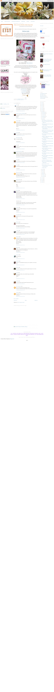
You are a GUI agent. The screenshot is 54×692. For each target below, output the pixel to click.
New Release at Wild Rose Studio (46, 160)
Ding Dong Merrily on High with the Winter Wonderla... (47, 128)
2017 (42, 105)
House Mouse (42, 94)
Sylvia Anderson (18, 286)
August (43, 117)
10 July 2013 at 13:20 (20, 212)
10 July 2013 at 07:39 (20, 130)
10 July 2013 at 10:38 (20, 169)
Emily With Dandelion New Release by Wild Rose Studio (47, 146)
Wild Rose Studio (43, 83)
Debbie (17, 247)
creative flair (42, 98)
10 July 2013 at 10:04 (20, 162)
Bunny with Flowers (30, 62)
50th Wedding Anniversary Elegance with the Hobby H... (47, 132)
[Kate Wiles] (41, 32)
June (43, 169)
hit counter (41, 25)
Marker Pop (23, 92)
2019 (42, 102)
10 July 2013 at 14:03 (20, 228)
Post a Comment (16, 298)
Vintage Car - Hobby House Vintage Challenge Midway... (47, 137)
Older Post (36, 300)
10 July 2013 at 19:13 (20, 258)
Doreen (17, 132)
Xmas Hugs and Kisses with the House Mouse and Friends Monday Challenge (47, 60)
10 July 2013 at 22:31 (20, 278)
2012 (42, 177)
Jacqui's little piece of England (20, 113)
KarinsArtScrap (18, 137)
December (43, 112)
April (43, 172)
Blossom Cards (18, 172)
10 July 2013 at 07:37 (20, 118)
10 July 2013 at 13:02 (20, 198)
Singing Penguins (47, 84)
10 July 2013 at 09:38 (20, 142)
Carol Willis (18, 214)
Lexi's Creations (23, 91)
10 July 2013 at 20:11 (20, 264)
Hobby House (31, 67)
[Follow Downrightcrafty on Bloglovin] (5, 114)
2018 (42, 104)
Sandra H (17, 261)
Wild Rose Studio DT (43, 97)
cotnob (17, 272)
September (43, 116)
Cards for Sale (33, 21)
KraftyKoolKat (18, 179)
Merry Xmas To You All (46, 64)
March (43, 173)
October (43, 114)
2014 (42, 109)
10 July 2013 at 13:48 (20, 219)
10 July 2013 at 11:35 (20, 177)
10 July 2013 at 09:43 (20, 148)
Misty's (17, 190)
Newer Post (15, 300)
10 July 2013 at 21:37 (20, 270)
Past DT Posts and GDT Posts (16, 21)
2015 (42, 108)
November (43, 113)
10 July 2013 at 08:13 (20, 135)
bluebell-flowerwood (19, 151)
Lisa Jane (17, 254)
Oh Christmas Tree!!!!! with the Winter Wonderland (47, 70)
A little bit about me (7, 21)
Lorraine (17, 207)
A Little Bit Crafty (23, 88)
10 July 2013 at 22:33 (20, 283)
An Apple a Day (44, 167)
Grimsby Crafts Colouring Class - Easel (47, 126)
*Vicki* (17, 230)
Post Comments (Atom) (21, 302)
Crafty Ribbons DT (43, 93)
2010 (42, 180)
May (43, 170)
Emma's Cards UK (23, 89)
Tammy (17, 280)
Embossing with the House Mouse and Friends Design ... (47, 124)
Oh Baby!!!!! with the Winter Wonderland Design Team (47, 76)
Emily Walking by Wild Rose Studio (47, 120)
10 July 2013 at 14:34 (20, 234)
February (43, 174)
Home (2, 21)
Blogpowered (12, 338)
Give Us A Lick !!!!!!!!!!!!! (45, 163)
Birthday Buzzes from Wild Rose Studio (47, 130)
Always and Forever (30, 63)
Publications (23, 21)
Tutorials (28, 21)
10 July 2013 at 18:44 (20, 252)
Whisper (17, 267)
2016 (42, 106)
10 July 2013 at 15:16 (20, 245)
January (43, 176)
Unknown (17, 120)
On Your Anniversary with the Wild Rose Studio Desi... (47, 166)
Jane (16, 104)
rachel (17, 159)
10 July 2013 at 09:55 (20, 157)
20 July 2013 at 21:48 (20, 296)
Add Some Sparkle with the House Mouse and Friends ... (47, 149)
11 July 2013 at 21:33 (20, 290)
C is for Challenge (24, 90)
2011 (42, 179)
